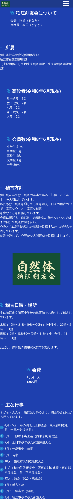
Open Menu (66, 3)
